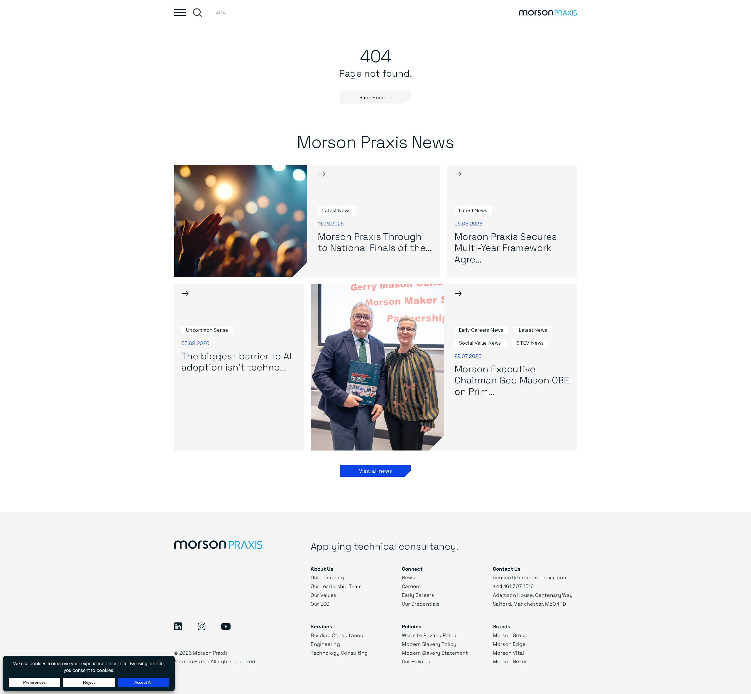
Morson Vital (508, 652)
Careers (411, 586)
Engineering (325, 644)
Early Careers (418, 595)
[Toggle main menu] (180, 12)
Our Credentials (421, 603)
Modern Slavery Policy (429, 644)
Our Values (323, 595)
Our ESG (320, 603)
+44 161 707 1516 (513, 586)
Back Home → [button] (375, 97)
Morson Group (510, 635)
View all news (375, 470)
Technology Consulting (339, 652)
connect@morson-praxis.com (530, 577)
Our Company (327, 577)
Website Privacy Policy (430, 635)
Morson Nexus (510, 661)
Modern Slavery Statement (435, 652)
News (408, 577)
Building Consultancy (337, 635)
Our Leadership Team (336, 586)
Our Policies (416, 661)
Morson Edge (509, 644)
